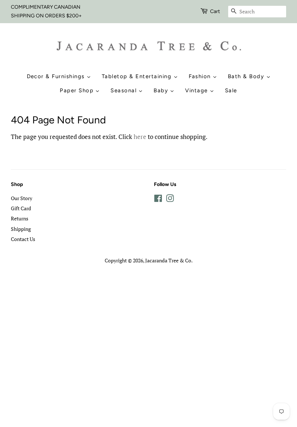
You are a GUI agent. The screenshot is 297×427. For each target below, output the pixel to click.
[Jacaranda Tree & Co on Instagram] (170, 199)
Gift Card (21, 208)
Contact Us (23, 239)
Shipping (21, 228)
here (140, 136)
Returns (19, 218)
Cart (215, 11)
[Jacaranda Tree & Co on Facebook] (158, 199)
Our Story (21, 198)
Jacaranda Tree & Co (168, 260)
